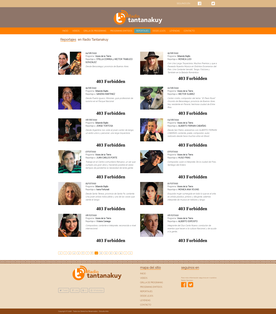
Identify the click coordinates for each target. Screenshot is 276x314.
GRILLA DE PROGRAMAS (95, 31)
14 (120, 253)
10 (101, 253)
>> (130, 253)
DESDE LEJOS (159, 31)
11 (106, 253)
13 (115, 253)
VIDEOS (75, 31)
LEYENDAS (174, 31)
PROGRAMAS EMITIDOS (121, 31)
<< (60, 253)
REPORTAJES (142, 31)
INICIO (66, 31)
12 (110, 253)
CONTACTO (189, 31)
